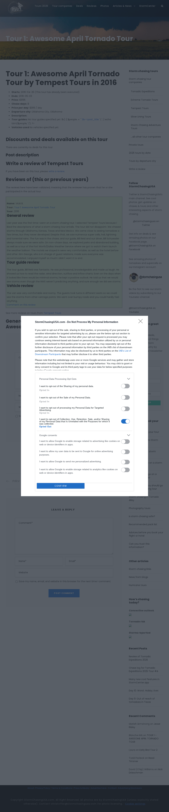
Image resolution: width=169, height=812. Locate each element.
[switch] (125, 386)
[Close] (141, 322)
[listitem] (84, 379)
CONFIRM (61, 486)
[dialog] (84, 406)
